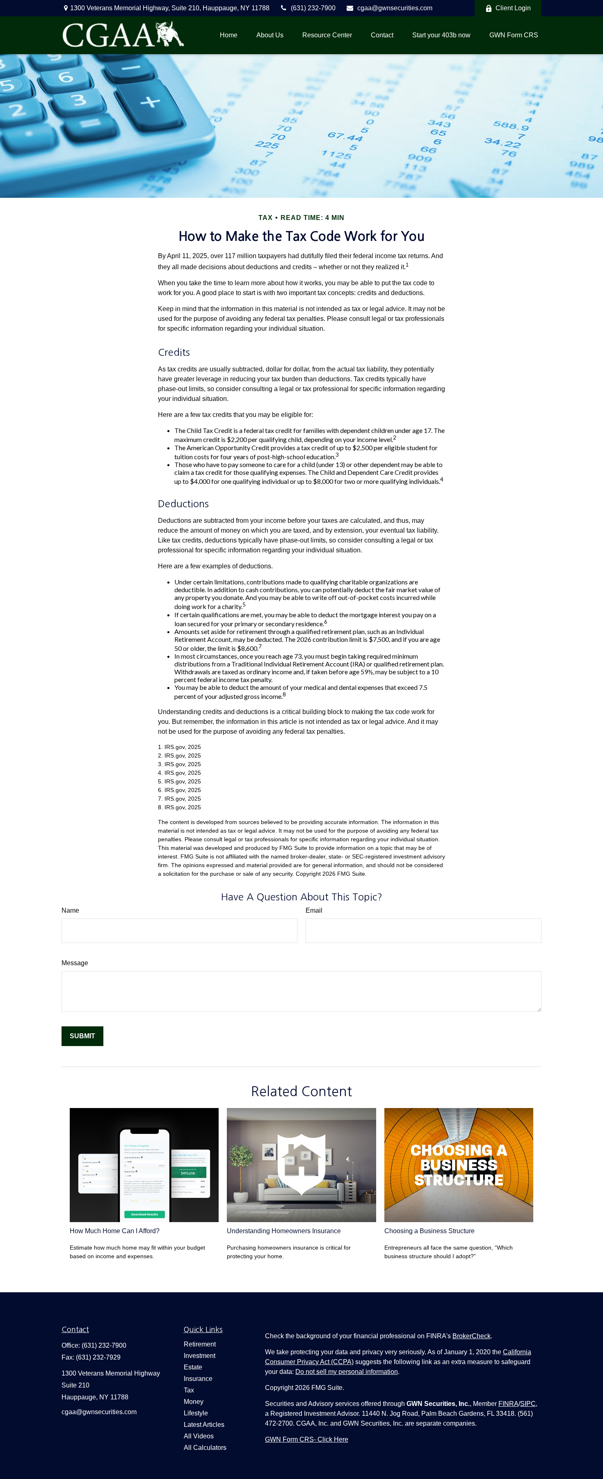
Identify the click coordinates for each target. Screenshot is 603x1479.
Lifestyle (196, 1413)
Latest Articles (204, 1424)
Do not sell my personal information (346, 1371)
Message (75, 962)
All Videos (199, 1436)
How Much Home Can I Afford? (115, 1230)
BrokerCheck (471, 1335)
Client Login (513, 8)
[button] (229, 35)
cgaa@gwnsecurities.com (394, 8)
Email (314, 910)
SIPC (528, 1403)
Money (193, 1401)
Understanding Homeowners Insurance (284, 1230)
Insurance (198, 1378)
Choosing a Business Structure (429, 1230)
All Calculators (205, 1447)
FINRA (508, 1403)
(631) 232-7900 (313, 8)
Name (70, 910)
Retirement (200, 1344)
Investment (199, 1355)
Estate (193, 1367)
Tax (189, 1390)
